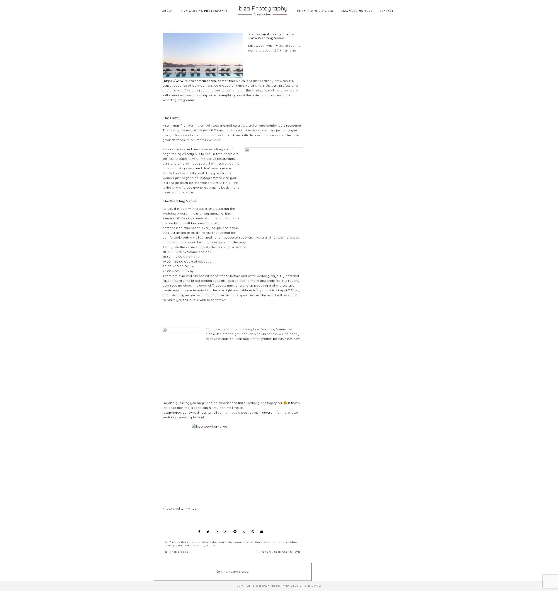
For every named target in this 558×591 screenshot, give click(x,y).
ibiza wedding (265, 542)
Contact (386, 10)
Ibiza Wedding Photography (204, 10)
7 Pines (190, 508)
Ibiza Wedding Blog (356, 10)
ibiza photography (204, 542)
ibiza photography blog (236, 542)
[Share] (199, 531)
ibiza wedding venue (200, 545)
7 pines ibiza (179, 542)
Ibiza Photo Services (315, 10)
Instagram (268, 412)
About (167, 10)
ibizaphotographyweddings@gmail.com (194, 412)
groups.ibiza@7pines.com (280, 339)
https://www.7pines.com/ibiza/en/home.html (199, 81)
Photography (179, 551)
